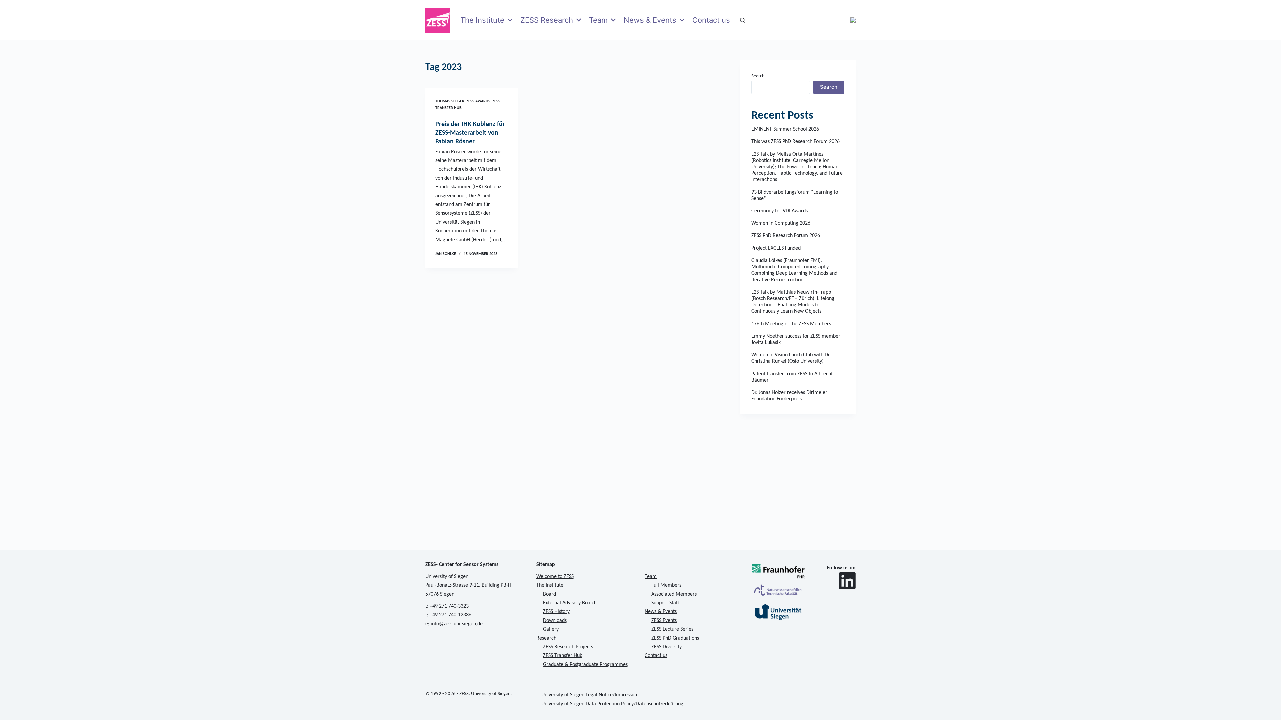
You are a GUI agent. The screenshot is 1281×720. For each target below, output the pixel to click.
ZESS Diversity (666, 647)
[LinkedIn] (847, 580)
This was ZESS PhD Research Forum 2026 (795, 141)
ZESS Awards (478, 101)
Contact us (711, 20)
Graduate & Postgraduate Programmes (585, 664)
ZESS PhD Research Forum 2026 (785, 235)
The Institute (482, 20)
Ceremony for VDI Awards (779, 211)
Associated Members (674, 594)
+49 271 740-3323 (449, 606)
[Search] (742, 20)
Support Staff (665, 603)
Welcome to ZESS (555, 576)
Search (758, 76)
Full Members (666, 585)
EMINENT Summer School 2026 (785, 129)
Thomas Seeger (449, 101)
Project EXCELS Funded (776, 248)
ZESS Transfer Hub (562, 655)
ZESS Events (664, 620)
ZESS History (556, 611)
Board (549, 594)
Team (598, 20)
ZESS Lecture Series (672, 629)
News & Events (650, 20)
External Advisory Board (569, 603)
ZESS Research (546, 20)
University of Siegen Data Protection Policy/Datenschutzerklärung (612, 704)
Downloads (555, 620)
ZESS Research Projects (568, 647)
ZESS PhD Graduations (675, 638)
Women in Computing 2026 (780, 223)
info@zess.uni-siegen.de (457, 624)
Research (546, 638)
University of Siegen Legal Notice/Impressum (590, 695)
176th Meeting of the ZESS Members (791, 324)
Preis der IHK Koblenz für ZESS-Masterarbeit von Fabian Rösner (470, 133)
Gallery (551, 629)
